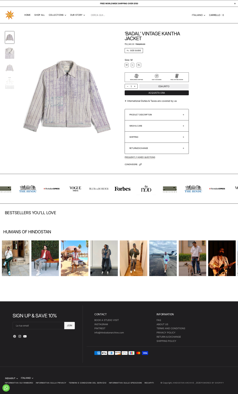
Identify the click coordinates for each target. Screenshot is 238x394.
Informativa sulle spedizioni (125, 383)
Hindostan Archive (184, 383)
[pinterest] (15, 336)
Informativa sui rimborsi (19, 383)
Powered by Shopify (212, 383)
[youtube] (25, 336)
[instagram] (19, 336)
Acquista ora (156, 92)
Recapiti (149, 383)
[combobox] (140, 15)
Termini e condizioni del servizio (87, 383)
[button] (215, 15)
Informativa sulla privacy (51, 383)
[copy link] (140, 165)
